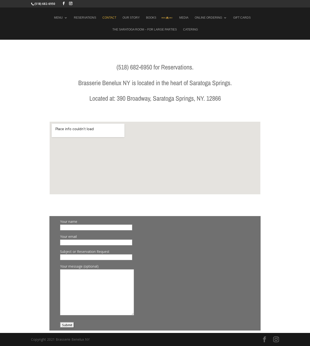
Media (183, 17)
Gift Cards (242, 17)
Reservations (85, 17)
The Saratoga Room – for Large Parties (144, 29)
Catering (190, 29)
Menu (58, 17)
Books (151, 17)
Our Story (131, 17)
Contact (109, 17)
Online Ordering (208, 17)
